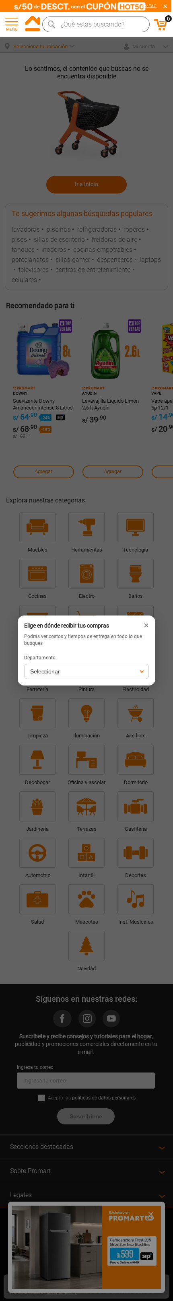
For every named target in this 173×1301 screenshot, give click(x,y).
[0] (160, 29)
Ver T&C (149, 6)
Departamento (40, 658)
